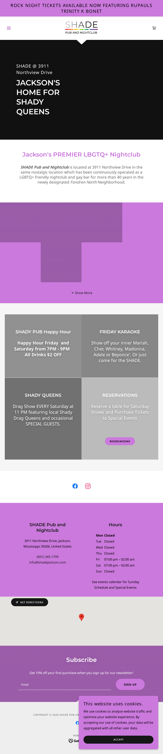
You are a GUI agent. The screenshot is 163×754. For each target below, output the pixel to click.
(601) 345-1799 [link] (47, 557)
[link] (81, 28)
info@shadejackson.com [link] (47, 562)
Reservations (120, 441)
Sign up (130, 684)
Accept (119, 739)
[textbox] (64, 684)
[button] (16, 28)
